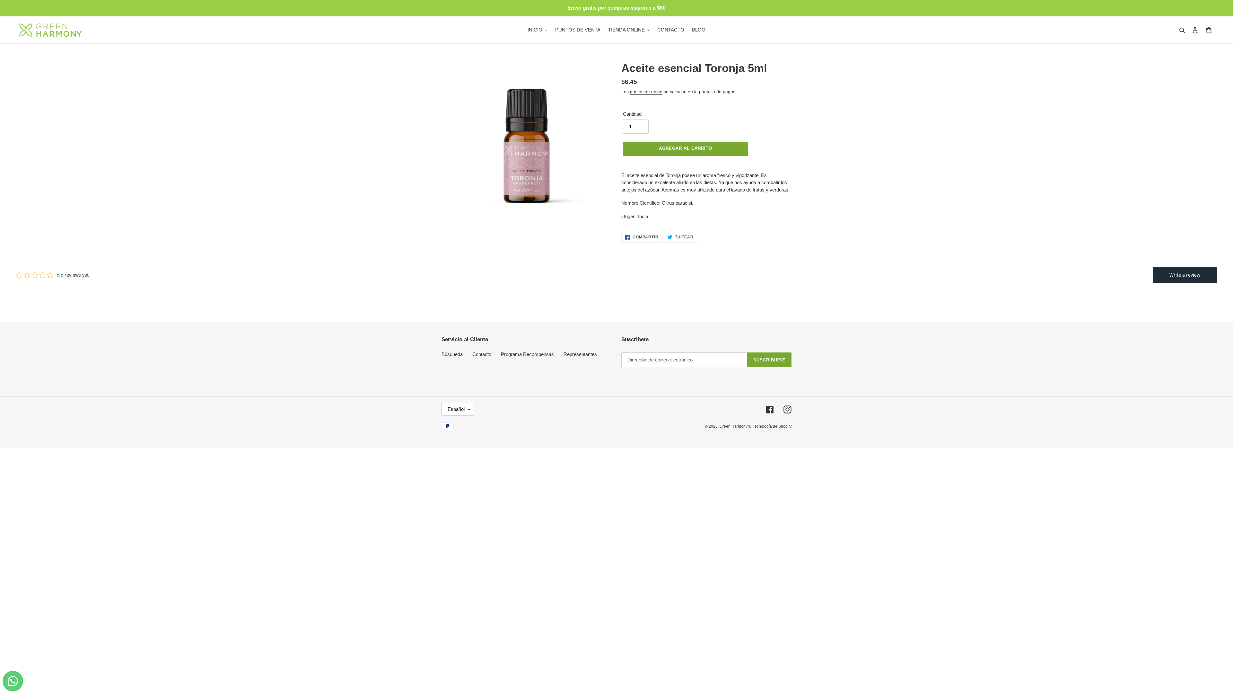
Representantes (580, 354)
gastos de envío (646, 91)
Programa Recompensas (527, 354)
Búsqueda (452, 354)
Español (456, 409)
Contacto (481, 354)
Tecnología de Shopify (772, 426)
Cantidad (632, 114)
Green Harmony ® (735, 426)
